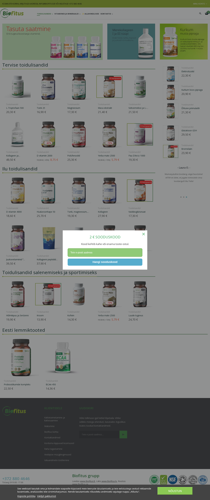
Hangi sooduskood (105, 261)
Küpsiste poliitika (26, 496)
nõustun (175, 491)
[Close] (143, 234)
